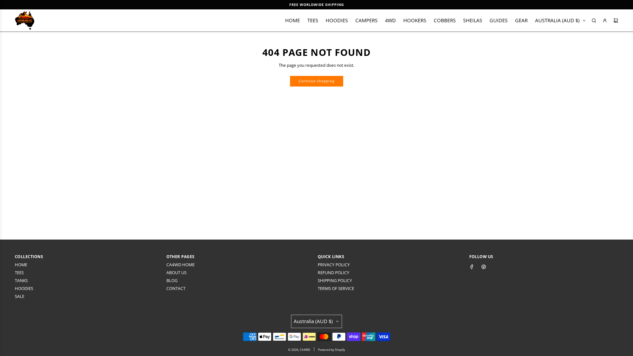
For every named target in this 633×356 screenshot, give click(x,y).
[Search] (593, 20)
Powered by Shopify (331, 350)
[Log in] (604, 20)
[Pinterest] (483, 266)
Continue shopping (317, 81)
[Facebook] (471, 266)
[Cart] (615, 20)
